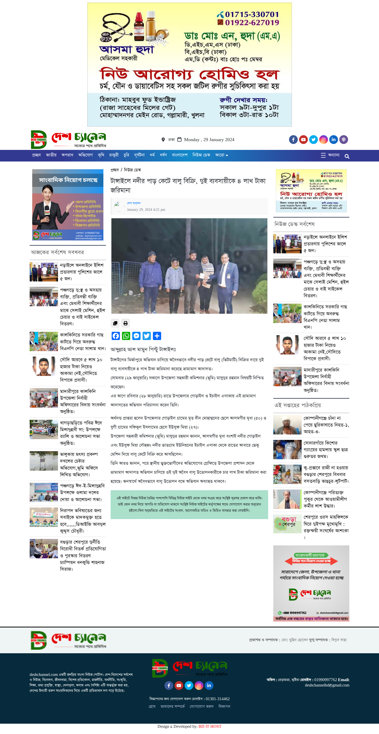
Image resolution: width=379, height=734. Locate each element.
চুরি (126, 155)
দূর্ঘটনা (139, 155)
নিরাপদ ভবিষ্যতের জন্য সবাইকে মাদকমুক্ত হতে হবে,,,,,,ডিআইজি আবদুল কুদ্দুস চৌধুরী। (83, 520)
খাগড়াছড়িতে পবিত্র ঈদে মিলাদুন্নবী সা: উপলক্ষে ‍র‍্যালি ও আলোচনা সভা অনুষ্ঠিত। (81, 433)
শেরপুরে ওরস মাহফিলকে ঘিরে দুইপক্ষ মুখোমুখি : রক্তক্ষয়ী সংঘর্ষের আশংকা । (326, 527)
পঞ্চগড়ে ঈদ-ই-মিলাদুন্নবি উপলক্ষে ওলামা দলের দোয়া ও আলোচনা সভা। (82, 493)
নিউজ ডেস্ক (201, 155)
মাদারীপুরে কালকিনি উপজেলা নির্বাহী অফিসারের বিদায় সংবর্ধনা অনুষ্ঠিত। (82, 401)
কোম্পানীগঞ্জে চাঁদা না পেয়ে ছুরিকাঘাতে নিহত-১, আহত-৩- (326, 425)
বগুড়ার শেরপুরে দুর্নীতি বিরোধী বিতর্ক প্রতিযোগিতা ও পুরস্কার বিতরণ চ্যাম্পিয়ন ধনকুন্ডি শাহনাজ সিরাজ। (83, 555)
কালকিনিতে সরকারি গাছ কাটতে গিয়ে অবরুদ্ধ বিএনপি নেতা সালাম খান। (83, 342)
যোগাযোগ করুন (201, 706)
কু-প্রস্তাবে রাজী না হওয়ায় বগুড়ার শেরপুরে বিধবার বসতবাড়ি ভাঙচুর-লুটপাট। (326, 475)
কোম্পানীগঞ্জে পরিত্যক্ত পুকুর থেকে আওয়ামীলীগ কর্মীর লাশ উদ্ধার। (325, 499)
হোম (152, 706)
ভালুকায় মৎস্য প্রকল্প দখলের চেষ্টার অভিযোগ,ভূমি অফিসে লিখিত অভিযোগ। (79, 464)
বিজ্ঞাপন (224, 706)
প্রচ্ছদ (36, 155)
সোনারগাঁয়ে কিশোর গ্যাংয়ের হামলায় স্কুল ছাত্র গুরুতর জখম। (326, 450)
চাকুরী (114, 155)
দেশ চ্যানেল (134, 203)
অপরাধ (67, 155)
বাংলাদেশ (179, 155)
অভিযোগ (85, 155)
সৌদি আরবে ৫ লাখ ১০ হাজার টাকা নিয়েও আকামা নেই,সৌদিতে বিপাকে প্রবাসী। (81, 370)
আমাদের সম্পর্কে (173, 706)
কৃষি (101, 155)
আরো (219, 155)
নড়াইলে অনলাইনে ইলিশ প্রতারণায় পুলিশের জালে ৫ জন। (81, 272)
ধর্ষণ (163, 155)
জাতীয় (51, 155)
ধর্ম (152, 155)
